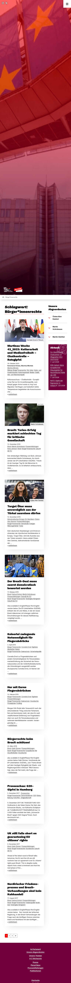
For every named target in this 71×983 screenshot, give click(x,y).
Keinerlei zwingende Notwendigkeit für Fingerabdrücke (21, 637)
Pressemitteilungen (32, 446)
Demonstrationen (27, 795)
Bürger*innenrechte (19, 370)
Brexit (9, 446)
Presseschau (25, 793)
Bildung (9, 370)
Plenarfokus (35, 965)
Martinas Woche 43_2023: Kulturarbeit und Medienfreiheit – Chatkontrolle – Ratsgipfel (22, 352)
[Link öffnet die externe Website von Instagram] (3, 3)
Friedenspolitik (30, 902)
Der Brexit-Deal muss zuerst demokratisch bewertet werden (22, 585)
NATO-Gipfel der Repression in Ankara (56, 383)
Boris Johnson (12, 449)
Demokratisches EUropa (15, 519)
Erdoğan (32, 524)
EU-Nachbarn (29, 519)
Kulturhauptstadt (23, 372)
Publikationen (35, 971)
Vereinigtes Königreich (33, 599)
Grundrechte (34, 701)
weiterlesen (13, 394)
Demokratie (25, 524)
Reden (17, 649)
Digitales (35, 647)
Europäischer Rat (31, 751)
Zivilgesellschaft (26, 798)
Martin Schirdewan (18, 446)
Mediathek (11, 649)
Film (28, 370)
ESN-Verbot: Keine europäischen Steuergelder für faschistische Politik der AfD (57, 370)
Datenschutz (25, 651)
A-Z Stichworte (35, 959)
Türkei (21, 526)
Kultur (31, 370)
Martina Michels (12, 368)
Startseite (35, 980)
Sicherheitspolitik (35, 651)
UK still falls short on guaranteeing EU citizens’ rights (22, 837)
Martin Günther (59, 337)
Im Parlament (35, 949)
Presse (35, 962)
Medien (32, 372)
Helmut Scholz (17, 594)
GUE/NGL (16, 798)
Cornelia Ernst (26, 647)
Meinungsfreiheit (12, 526)
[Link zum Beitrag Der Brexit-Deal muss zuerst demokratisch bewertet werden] (24, 566)
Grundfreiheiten (12, 753)
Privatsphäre (11, 703)
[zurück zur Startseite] (13, 289)
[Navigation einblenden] (67, 4)
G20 (34, 795)
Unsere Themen (35, 956)
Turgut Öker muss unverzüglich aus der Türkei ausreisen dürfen (23, 510)
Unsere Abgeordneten (35, 952)
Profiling (19, 703)
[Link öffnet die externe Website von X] (6, 3)
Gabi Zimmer (16, 748)
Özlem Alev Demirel (57, 318)
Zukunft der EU (26, 596)
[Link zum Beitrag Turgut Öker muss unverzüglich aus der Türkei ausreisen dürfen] (24, 491)
